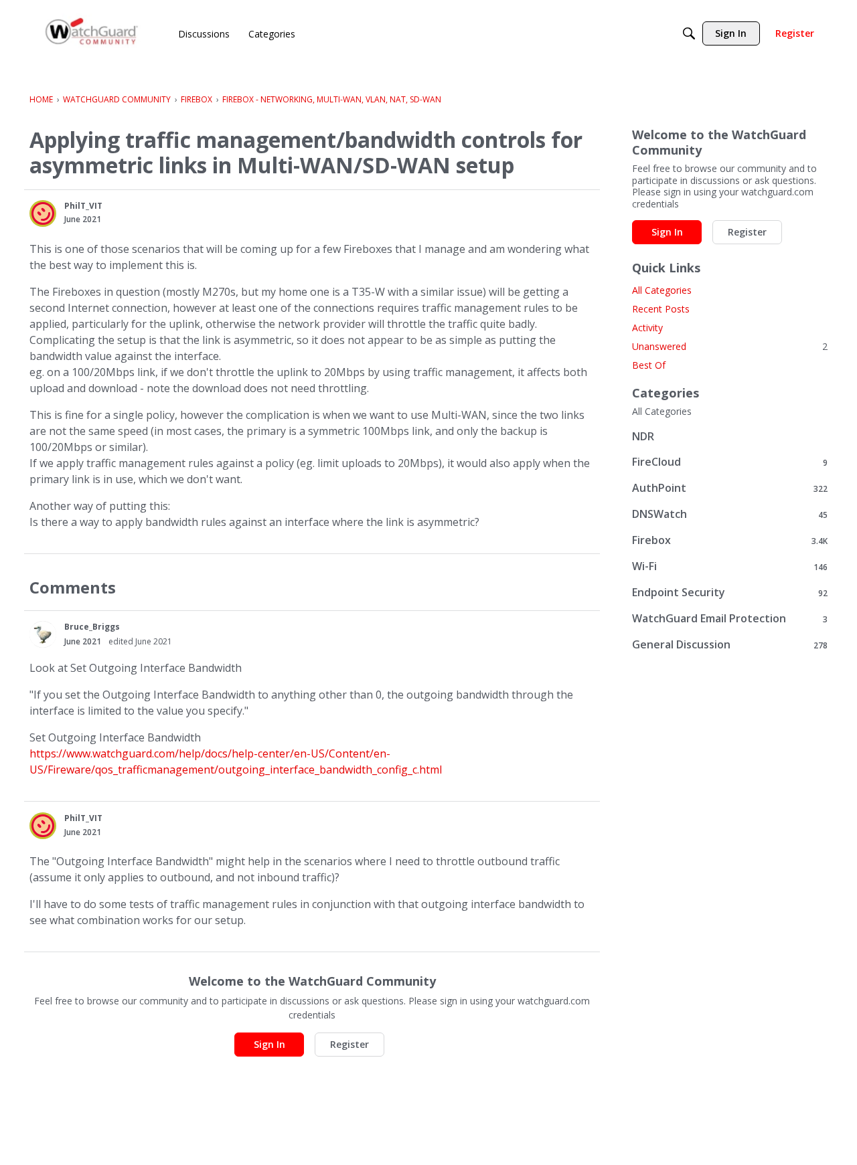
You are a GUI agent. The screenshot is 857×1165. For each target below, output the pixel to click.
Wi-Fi (730, 566)
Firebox (730, 540)
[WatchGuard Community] (92, 33)
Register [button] (349, 1044)
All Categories (662, 290)
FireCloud (730, 462)
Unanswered (730, 346)
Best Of (649, 365)
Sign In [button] (269, 1044)
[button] (42, 213)
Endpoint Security (730, 593)
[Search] (689, 33)
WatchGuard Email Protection (730, 619)
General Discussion (730, 645)
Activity (647, 327)
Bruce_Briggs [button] (92, 626)
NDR (643, 436)
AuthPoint (730, 488)
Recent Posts (661, 308)
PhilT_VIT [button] (83, 205)
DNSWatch (730, 514)
